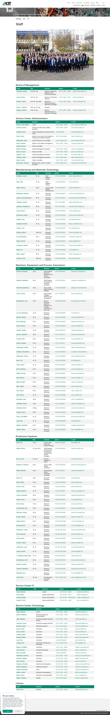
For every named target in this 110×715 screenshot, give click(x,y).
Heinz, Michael (20, 592)
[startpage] (107, 5)
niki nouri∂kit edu (73, 182)
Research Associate (48, 194)
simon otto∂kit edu (76, 395)
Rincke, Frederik (21, 564)
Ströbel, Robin (20, 412)
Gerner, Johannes (21, 334)
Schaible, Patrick (21, 403)
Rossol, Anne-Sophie (22, 125)
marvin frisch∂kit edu (77, 326)
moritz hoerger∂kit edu (77, 521)
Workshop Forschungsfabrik (44, 675)
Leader (34, 125)
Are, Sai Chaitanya (22, 313)
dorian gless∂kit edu (76, 504)
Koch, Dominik (20, 534)
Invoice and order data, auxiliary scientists (41, 128)
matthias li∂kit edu (76, 555)
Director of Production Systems (51, 97)
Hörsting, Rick (20, 525)
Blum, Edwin (20, 482)
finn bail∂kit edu (75, 442)
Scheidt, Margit (21, 597)
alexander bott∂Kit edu (77, 321)
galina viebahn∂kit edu (77, 157)
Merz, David (20, 386)
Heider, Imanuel (21, 343)
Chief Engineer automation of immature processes (48, 283)
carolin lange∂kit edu (77, 551)
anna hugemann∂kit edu (78, 140)
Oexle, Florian (20, 293)
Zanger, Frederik (21, 110)
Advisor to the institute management (42, 143)
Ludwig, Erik (20, 643)
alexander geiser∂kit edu (78, 495)
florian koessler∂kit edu (77, 373)
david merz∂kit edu (76, 386)
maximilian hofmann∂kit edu (79, 351)
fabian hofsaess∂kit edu (82, 637)
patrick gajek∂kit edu (74, 241)
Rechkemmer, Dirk (22, 560)
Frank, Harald (20, 631)
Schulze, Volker (21, 101)
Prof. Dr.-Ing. (34, 91)
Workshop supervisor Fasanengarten (42, 615)
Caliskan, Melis (21, 132)
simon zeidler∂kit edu (77, 429)
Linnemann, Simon (22, 245)
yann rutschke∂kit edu (77, 399)
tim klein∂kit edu (75, 360)
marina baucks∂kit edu (77, 317)
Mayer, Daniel (20, 254)
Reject (18, 711)
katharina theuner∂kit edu (78, 568)
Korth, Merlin (20, 538)
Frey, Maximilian (21, 236)
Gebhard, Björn (21, 634)
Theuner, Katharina (22, 568)
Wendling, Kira (20, 573)
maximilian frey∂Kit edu (75, 236)
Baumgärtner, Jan (21, 301)
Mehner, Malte (20, 382)
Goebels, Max (20, 339)
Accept (7, 711)
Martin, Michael (21, 470)
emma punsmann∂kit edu (76, 215)
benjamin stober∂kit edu (82, 666)
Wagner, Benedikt (21, 425)
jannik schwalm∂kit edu (75, 176)
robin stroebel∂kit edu (77, 412)
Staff (28, 18)
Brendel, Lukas (21, 626)
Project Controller (37, 151)
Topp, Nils (19, 421)
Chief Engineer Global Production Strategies (48, 473)
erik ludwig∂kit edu (80, 643)
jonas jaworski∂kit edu (81, 623)
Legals (72, 2)
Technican (39, 658)
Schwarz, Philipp (21, 658)
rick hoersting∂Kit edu (77, 525)
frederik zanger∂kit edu (79, 110)
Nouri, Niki (19, 182)
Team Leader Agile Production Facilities (48, 289)
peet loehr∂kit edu (80, 640)
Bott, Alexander (21, 321)
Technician (39, 629)
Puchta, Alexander (22, 271)
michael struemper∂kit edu (82, 664)
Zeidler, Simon (20, 429)
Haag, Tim (19, 249)
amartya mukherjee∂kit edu (76, 193)
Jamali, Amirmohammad (23, 198)
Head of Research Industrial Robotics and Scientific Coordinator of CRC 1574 (48, 305)
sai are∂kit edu (75, 313)
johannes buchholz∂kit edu (78, 464)
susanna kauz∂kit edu (77, 143)
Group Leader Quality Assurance (48, 466)
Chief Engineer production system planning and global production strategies (48, 452)
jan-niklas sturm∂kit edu (78, 416)
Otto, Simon (20, 395)
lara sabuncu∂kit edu (77, 154)
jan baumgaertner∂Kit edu (78, 301)
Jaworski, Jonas (21, 623)
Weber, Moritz (20, 160)
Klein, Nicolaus (21, 369)
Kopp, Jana (19, 689)
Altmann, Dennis (21, 127)
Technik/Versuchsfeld (42, 650)
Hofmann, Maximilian (22, 351)
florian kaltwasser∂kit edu (78, 356)
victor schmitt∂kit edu (83, 600)
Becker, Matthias (21, 614)
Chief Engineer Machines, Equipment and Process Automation (48, 274)
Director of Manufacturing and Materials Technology (51, 103)
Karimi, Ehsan (20, 211)
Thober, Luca (20, 228)
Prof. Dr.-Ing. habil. (36, 101)
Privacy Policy (79, 2)
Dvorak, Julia (20, 486)
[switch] (107, 2)
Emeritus (47, 107)
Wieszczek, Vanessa (22, 163)
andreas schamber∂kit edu (82, 655)
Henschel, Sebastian (22, 287)
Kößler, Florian (20, 373)
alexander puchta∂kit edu (78, 271)
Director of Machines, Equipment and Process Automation (51, 93)
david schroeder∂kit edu (78, 408)
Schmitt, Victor (21, 600)
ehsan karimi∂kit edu (75, 211)
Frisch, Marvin (20, 326)
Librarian (38, 689)
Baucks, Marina (21, 317)
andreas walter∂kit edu (81, 678)
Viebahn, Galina (21, 157)
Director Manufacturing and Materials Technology (51, 111)
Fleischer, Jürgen (21, 91)
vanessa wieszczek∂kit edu (79, 163)
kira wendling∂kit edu (77, 573)
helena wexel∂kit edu (75, 187)
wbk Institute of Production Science (29, 14)
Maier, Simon (20, 675)
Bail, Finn (19, 442)
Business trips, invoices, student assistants (41, 163)
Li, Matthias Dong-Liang (23, 555)
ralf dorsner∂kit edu (80, 629)
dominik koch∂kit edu (77, 534)
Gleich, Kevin (20, 499)
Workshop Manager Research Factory (44, 619)
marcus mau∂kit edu (77, 377)
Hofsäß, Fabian (21, 637)
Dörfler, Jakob (20, 672)
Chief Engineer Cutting (47, 177)
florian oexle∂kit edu (76, 293)
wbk (83, 5)
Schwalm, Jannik (21, 176)
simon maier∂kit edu (81, 675)
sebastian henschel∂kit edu (79, 287)
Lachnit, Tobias (21, 542)
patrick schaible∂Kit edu (78, 403)
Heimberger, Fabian (22, 347)
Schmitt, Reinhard (21, 669)
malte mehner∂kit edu (77, 382)
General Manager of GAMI (47, 460)
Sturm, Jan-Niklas (21, 416)
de (103, 2)
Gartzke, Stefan (21, 330)
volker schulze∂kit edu (79, 101)
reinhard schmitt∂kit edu (82, 669)
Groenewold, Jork (21, 508)
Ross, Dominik (20, 653)
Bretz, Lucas (20, 459)
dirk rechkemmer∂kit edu (78, 560)
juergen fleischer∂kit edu (80, 91)
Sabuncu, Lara (20, 154)
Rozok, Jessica (21, 151)
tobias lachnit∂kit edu (77, 542)
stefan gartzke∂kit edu (77, 330)
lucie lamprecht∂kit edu (77, 547)
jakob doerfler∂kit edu (81, 672)
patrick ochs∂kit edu (80, 650)
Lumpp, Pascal (20, 146)
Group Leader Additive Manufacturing (49, 189)
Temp (37, 669)
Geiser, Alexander (21, 495)
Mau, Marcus (20, 377)
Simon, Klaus (20, 661)
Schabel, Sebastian (22, 280)
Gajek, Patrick (20, 241)
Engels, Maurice (21, 491)
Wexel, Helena (20, 187)
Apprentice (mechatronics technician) (43, 643)
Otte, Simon (20, 390)
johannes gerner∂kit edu (78, 334)
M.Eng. (35, 408)
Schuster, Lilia (20, 258)
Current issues (76, 5)
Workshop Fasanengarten (43, 664)
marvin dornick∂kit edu (75, 232)
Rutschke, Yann (21, 399)
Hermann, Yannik (21, 512)
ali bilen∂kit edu (75, 478)
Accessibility (86, 2)
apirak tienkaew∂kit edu (75, 202)
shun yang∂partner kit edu (78, 577)
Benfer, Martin (20, 448)
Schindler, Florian (21, 223)
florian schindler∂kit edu (75, 223)
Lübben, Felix (20, 219)
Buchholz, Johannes (22, 464)
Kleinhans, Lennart (22, 529)
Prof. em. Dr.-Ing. (35, 107)
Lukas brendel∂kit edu (81, 626)
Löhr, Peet (19, 640)
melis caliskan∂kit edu (77, 132)
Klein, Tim (19, 360)
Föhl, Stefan (20, 594)
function (47, 88)
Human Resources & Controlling (41, 140)
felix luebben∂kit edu (74, 219)
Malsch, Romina (21, 149)
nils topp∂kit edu (75, 421)
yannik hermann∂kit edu (78, 512)
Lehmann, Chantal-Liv (23, 206)
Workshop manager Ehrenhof (44, 623)
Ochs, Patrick (20, 650)
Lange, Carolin (20, 551)
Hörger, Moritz (20, 521)
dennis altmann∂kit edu (77, 127)
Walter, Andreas (21, 678)
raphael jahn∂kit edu (81, 619)
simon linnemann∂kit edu (76, 245)
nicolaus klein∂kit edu (77, 369)
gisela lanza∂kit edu (78, 97)
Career (103, 5)
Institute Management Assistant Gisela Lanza (43, 132)
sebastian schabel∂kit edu (78, 280)
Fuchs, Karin (20, 136)
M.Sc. (37, 187)
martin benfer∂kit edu (77, 448)
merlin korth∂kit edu (76, 538)
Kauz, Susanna (20, 143)
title (32, 88)
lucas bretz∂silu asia (77, 459)
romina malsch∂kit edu (77, 149)
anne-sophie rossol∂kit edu (78, 125)
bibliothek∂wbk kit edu (81, 689)
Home (68, 2)
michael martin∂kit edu (77, 470)
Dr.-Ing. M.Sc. (37, 448)
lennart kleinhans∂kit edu (78, 529)
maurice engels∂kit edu (77, 491)
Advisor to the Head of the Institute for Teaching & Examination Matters (43, 137)
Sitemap (93, 2)
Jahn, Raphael (20, 619)
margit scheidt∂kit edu (83, 597)
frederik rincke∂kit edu (77, 564)
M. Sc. (38, 176)
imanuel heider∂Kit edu (77, 343)
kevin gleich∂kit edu (76, 499)
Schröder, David (21, 408)
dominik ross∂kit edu (81, 653)
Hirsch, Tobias (20, 517)
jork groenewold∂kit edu (78, 508)
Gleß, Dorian (20, 504)
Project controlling (37, 146)
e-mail (75, 88)
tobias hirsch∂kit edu (77, 517)
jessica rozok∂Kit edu (77, 151)
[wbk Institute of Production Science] (90, 13)
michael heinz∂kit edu (83, 592)
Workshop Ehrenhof (41, 626)
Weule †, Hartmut (21, 107)
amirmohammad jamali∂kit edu (77, 198)
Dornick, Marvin (21, 232)
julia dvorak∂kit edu (76, 486)
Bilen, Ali (19, 478)
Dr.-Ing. (35, 459)
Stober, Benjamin (21, 666)
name (18, 88)
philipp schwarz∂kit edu (81, 658)
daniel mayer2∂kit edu (75, 254)
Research (87, 5)
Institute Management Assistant (41, 149)
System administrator (48, 594)
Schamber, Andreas (22, 655)
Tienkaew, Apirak (21, 202)
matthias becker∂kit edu (82, 614)
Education (93, 5)
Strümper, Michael (22, 664)
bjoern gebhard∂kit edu (81, 634)
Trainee (38, 678)
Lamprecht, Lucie (21, 547)
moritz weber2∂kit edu (77, 160)
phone (61, 88)
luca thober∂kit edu (74, 228)
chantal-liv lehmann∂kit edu (76, 206)
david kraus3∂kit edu (77, 364)
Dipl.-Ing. (38, 232)
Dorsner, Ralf (20, 629)
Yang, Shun (19, 577)
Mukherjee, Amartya (22, 193)
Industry (99, 5)
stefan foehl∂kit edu (82, 594)
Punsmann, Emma (22, 215)
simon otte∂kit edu (76, 390)
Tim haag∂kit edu (74, 249)
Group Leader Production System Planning (48, 444)
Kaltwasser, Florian (22, 356)
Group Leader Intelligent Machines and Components (48, 296)
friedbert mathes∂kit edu (82, 647)
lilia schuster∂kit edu (74, 258)
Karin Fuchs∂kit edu (76, 136)
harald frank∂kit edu (80, 631)
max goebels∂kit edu (77, 339)
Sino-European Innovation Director (48, 579)
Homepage (18, 18)
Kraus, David (20, 364)
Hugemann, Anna (21, 140)
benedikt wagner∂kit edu (78, 425)
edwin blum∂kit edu (76, 482)
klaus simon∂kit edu (80, 661)
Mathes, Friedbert (21, 647)
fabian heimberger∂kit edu (78, 347)
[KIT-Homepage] (6, 4)
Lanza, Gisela (20, 97)
